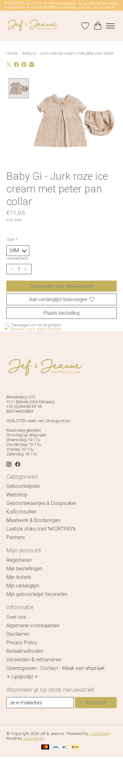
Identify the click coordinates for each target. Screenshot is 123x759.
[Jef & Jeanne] (32, 26)
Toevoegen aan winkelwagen (61, 286)
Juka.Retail (33, 738)
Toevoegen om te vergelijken (36, 325)
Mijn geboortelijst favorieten (36, 594)
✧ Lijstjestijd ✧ (22, 677)
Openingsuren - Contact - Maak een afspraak (55, 668)
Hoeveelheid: (17, 258)
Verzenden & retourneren (33, 660)
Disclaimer (17, 634)
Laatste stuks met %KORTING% (41, 529)
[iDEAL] (75, 747)
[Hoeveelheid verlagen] (12, 269)
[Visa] (55, 747)
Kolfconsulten (21, 512)
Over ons (16, 617)
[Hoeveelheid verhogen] (25, 269)
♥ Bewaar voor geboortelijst (33, 329)
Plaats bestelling (61, 313)
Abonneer (96, 703)
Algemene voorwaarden (33, 625)
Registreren (19, 560)
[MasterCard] (45, 747)
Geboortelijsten (23, 486)
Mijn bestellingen (24, 569)
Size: (11, 239)
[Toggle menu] (110, 26)
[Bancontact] (65, 747)
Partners (15, 537)
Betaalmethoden (24, 651)
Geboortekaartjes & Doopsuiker (41, 503)
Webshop (16, 495)
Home (11, 53)
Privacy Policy (22, 643)
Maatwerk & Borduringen (33, 520)
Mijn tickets (18, 577)
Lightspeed (99, 733)
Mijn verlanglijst (22, 586)
